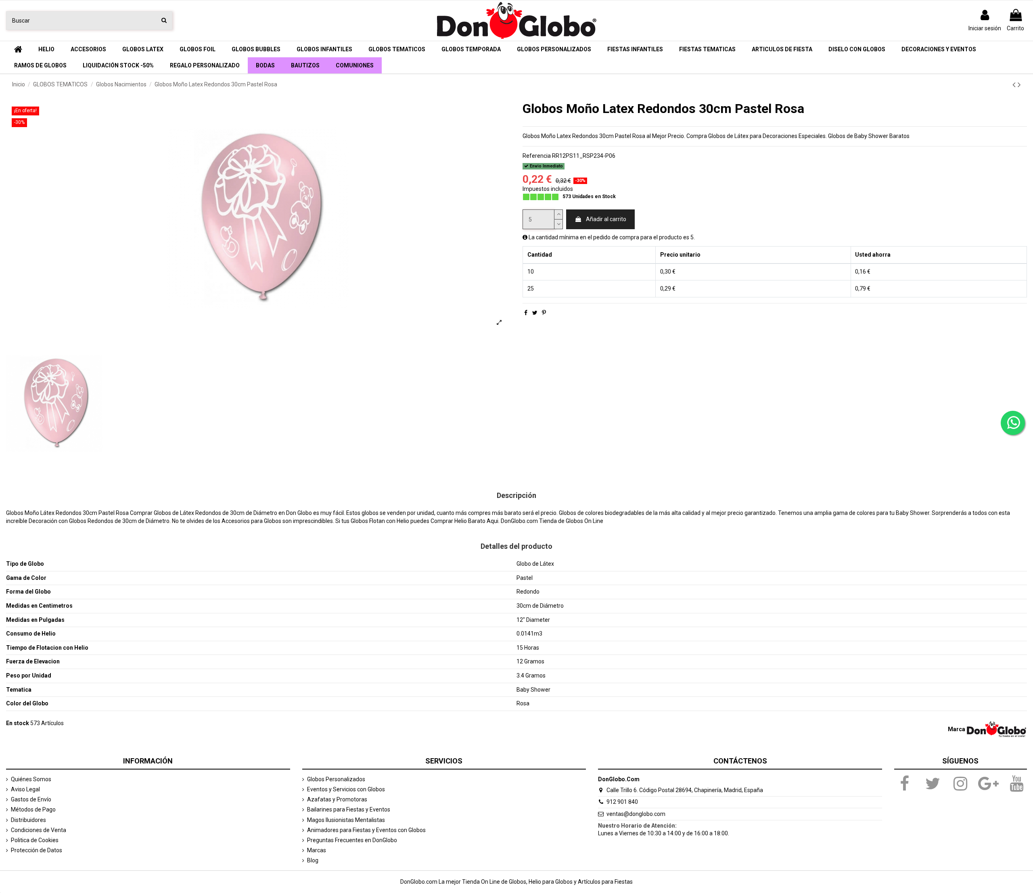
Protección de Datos (36, 850)
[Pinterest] (544, 313)
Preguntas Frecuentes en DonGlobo (352, 840)
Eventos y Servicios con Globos (346, 789)
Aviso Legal (25, 789)
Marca (956, 729)
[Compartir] (525, 313)
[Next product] (1019, 85)
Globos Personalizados (336, 779)
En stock (17, 723)
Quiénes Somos (31, 779)
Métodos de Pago (33, 809)
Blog (312, 860)
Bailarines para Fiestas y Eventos (348, 809)
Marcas (316, 850)
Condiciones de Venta (38, 830)
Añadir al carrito (606, 219)
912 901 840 (622, 802)
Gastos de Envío (31, 799)
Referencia (537, 156)
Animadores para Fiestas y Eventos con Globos (366, 830)
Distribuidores (28, 820)
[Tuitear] (534, 313)
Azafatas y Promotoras (337, 799)
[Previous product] (1015, 85)
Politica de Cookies (35, 840)
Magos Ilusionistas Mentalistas (346, 820)
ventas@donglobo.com (635, 814)
